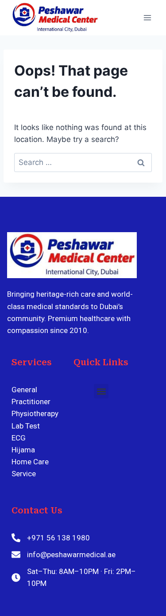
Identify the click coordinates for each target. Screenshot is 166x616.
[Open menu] (147, 17)
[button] (101, 391)
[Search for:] (83, 162)
